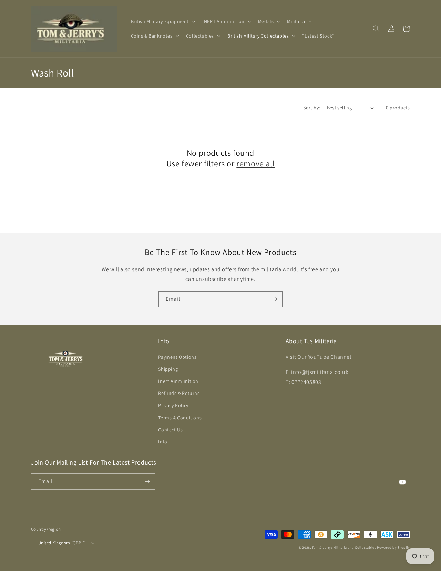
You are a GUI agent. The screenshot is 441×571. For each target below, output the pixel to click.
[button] (162, 21)
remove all (255, 163)
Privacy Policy (173, 405)
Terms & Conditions (180, 418)
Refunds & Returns (178, 393)
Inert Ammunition (178, 381)
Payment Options (177, 357)
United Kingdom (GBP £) (62, 543)
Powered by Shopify (393, 547)
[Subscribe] (274, 299)
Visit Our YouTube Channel (318, 356)
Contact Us (170, 430)
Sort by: (311, 107)
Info (162, 442)
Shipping (168, 369)
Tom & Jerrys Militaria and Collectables (344, 547)
